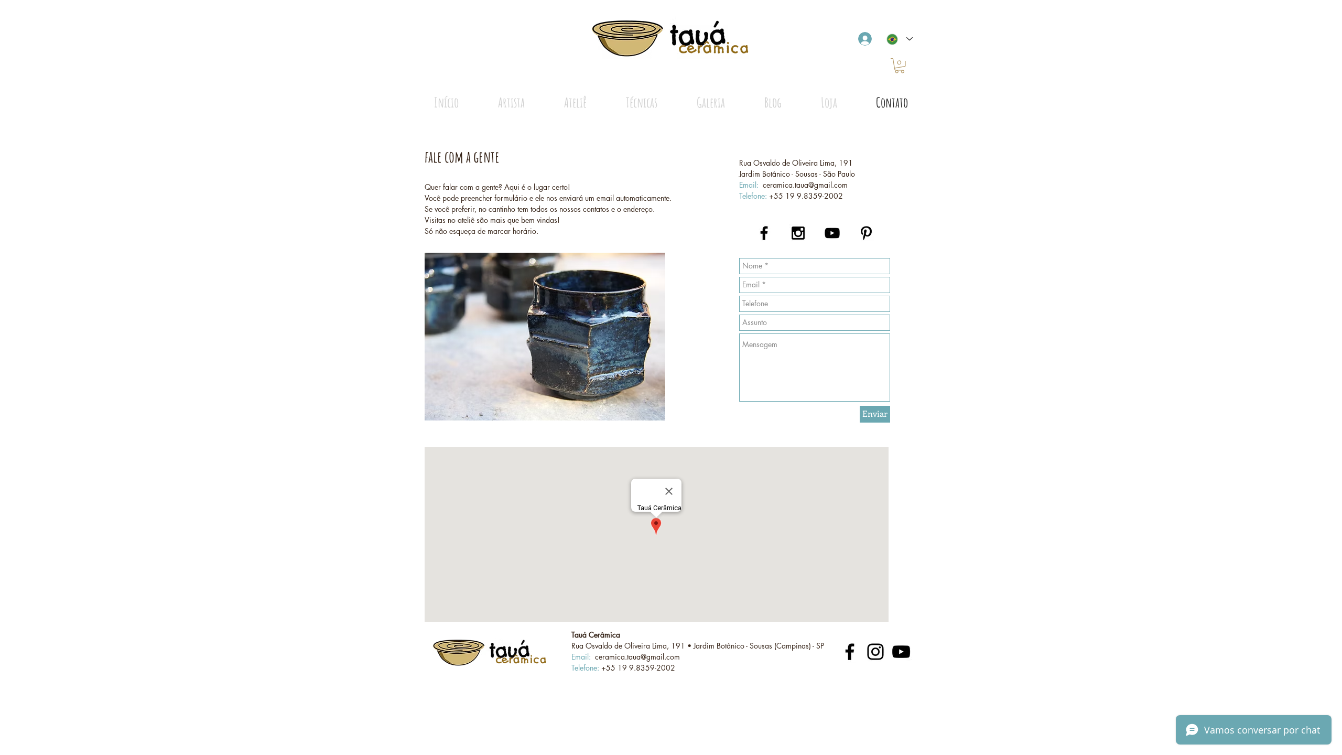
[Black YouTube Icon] (832, 233)
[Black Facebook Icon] (764, 233)
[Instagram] (875, 652)
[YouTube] (901, 652)
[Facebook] (850, 652)
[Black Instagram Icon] (798, 233)
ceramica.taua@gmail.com (805, 185)
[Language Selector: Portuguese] (899, 39)
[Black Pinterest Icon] (866, 233)
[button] (899, 65)
